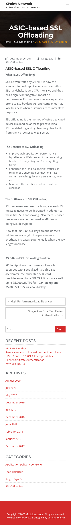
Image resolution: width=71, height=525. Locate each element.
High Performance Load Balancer (31, 301)
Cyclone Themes (56, 517)
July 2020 (10, 388)
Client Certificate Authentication (24, 360)
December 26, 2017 (21, 58)
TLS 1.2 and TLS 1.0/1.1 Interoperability (29, 356)
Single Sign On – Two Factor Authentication (45, 313)
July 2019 (10, 409)
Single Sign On (14, 479)
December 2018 (15, 417)
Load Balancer (14, 472)
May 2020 (11, 395)
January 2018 (13, 439)
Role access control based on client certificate (33, 352)
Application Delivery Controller (24, 464)
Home (7, 41)
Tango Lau (47, 58)
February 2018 (14, 431)
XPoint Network (35, 514)
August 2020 (13, 380)
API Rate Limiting (15, 348)
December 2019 (15, 402)
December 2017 (15, 446)
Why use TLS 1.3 (15, 363)
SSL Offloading (23, 41)
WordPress (25, 517)
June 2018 (11, 424)
